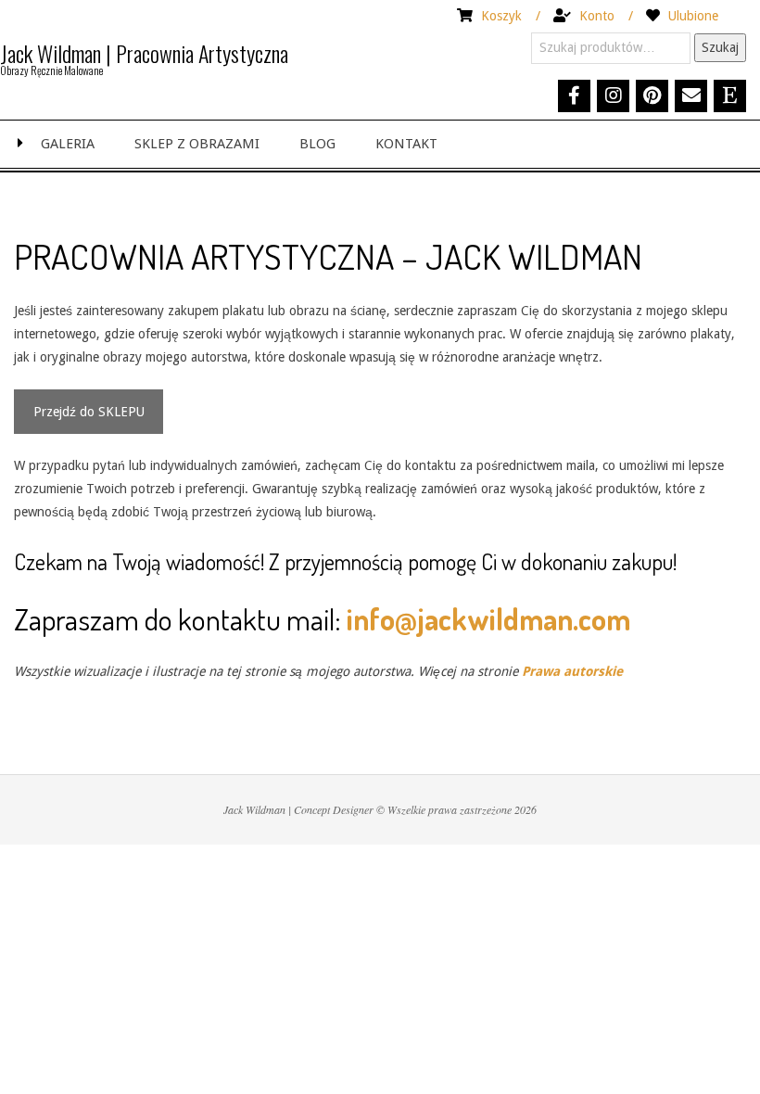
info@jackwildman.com (488, 619)
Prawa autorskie (572, 671)
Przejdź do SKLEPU (89, 411)
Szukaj (720, 47)
